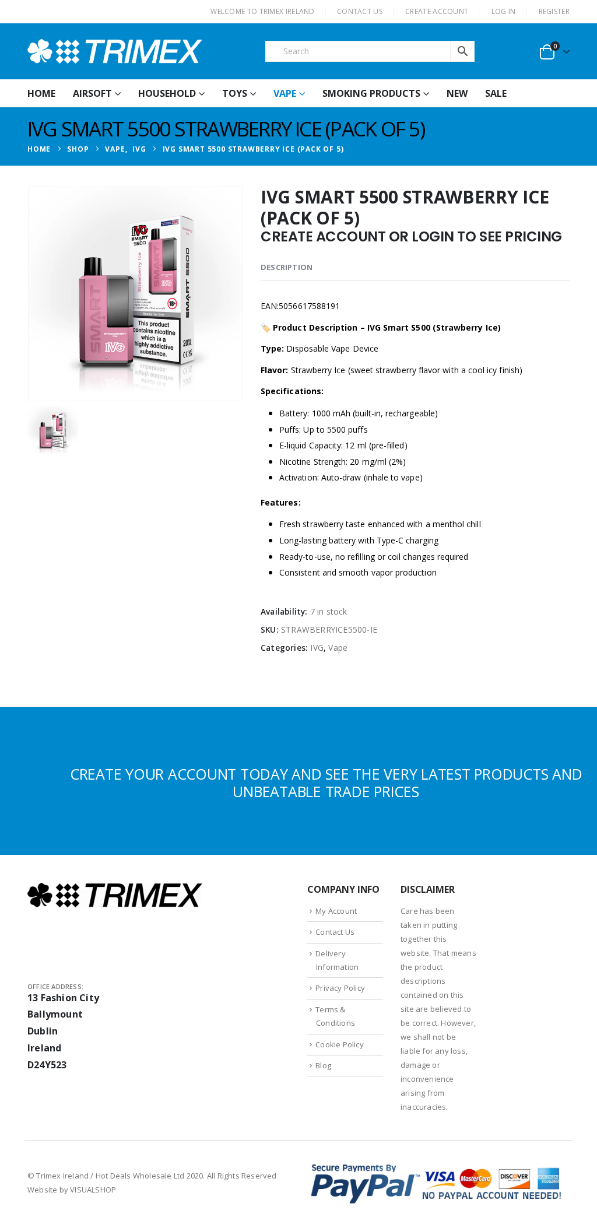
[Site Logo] (114, 51)
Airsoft (92, 93)
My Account (336, 911)
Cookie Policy (339, 1044)
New (457, 93)
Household (167, 93)
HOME (41, 93)
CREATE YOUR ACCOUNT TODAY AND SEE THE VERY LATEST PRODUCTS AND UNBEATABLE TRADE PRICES (326, 782)
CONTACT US (359, 11)
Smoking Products (371, 93)
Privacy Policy (340, 988)
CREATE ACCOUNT (436, 11)
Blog (323, 1065)
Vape (284, 93)
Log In (503, 11)
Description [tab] (286, 267)
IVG (317, 647)
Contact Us (334, 932)
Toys (234, 93)
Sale (496, 93)
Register (554, 11)
